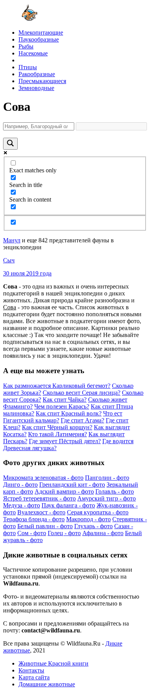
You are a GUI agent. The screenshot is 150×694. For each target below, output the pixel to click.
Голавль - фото (114, 491)
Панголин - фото (107, 477)
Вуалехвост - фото (41, 512)
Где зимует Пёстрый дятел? (65, 441)
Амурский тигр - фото (106, 498)
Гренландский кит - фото (72, 484)
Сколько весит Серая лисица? (81, 392)
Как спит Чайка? (65, 399)
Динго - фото (20, 484)
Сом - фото (31, 533)
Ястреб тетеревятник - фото (39, 498)
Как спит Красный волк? (69, 413)
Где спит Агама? (82, 420)
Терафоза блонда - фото (34, 519)
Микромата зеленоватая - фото (43, 477)
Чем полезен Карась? (61, 406)
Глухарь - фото (93, 526)
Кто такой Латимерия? (57, 434)
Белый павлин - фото (45, 526)
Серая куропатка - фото (97, 512)
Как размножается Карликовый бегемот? (56, 385)
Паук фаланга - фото (68, 505)
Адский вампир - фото (64, 491)
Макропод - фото (88, 519)
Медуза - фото (21, 505)
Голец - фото (64, 533)
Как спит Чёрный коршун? (57, 427)
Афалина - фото (102, 533)
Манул (11, 240)
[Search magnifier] (10, 144)
